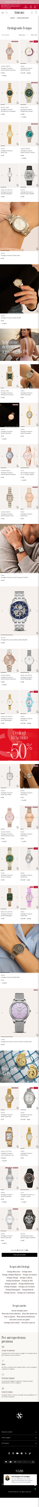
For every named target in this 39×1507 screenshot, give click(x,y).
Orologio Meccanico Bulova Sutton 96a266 (27, 193)
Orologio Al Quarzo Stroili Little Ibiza (26, 393)
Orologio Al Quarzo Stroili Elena (26, 1154)
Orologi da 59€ (27, 1280)
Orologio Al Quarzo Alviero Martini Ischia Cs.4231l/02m (7, 835)
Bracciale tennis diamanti (11, 1313)
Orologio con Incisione (27, 1286)
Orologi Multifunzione (26, 1284)
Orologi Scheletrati (13, 1280)
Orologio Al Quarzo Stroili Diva (26, 876)
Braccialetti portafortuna (26, 1316)
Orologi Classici (10, 1293)
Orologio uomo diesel (12, 1322)
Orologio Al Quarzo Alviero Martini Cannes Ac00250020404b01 (28, 151)
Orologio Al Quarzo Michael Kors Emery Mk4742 (7, 394)
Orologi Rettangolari (13, 1290)
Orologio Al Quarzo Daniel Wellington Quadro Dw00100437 (7, 915)
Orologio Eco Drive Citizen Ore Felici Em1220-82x (16, 1041)
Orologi (12, 17)
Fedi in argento (9, 1316)
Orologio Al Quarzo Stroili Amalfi (11, 318)
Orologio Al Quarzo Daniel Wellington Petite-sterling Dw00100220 (26, 678)
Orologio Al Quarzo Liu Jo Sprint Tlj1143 (28, 1195)
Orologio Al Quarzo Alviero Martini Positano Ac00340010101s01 (8, 473)
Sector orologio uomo (19, 1310)
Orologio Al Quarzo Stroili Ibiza (26, 515)
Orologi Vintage (12, 1278)
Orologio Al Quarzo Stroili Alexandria (26, 432)
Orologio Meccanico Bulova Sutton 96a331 (14, 640)
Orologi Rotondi (27, 1290)
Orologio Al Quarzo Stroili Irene (10, 255)
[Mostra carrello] (36, 12)
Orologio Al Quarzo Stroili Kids (26, 719)
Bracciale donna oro (29, 1313)
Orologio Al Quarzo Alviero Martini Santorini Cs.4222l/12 (8, 678)
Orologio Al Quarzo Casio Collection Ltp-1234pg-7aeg (7, 1154)
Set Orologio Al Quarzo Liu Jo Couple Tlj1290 (28, 473)
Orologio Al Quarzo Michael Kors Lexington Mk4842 (8, 110)
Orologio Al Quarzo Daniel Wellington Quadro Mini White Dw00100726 (7, 193)
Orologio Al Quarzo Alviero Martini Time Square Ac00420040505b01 (7, 515)
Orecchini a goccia (28, 1322)
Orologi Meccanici (13, 1271)
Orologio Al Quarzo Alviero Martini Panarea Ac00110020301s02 (8, 69)
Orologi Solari (27, 1271)
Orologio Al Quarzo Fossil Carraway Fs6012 (14, 577)
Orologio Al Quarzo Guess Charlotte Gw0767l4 (7, 876)
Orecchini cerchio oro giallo (19, 1319)
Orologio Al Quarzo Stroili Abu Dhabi (7, 793)
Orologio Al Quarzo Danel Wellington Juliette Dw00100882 (7, 719)
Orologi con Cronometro (26, 1293)
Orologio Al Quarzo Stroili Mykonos (26, 69)
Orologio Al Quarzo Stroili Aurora (26, 1115)
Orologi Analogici (10, 1286)
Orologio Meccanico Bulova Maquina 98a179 (28, 1236)
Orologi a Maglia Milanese (11, 1275)
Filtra (32, 35)
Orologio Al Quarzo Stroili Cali (7, 151)
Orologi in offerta (26, 1278)
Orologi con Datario (30, 1275)
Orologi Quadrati (11, 1284)
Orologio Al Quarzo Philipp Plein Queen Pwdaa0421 (27, 110)
